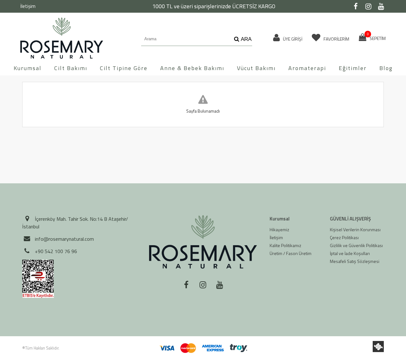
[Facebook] (355, 6)
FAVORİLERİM (336, 39)
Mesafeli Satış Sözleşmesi (354, 261)
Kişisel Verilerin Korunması (355, 229)
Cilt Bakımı (70, 68)
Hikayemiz (279, 229)
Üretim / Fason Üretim (290, 253)
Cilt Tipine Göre (123, 68)
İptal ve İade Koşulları (350, 253)
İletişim (28, 6)
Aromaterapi (307, 68)
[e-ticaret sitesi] (378, 346)
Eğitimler (353, 68)
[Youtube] (381, 6)
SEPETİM (376, 37)
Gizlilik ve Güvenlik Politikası (356, 245)
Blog (386, 68)
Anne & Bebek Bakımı (192, 68)
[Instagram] (368, 6)
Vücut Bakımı (256, 68)
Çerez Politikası (344, 237)
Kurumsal (28, 68)
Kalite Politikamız (285, 245)
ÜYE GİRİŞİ (292, 39)
